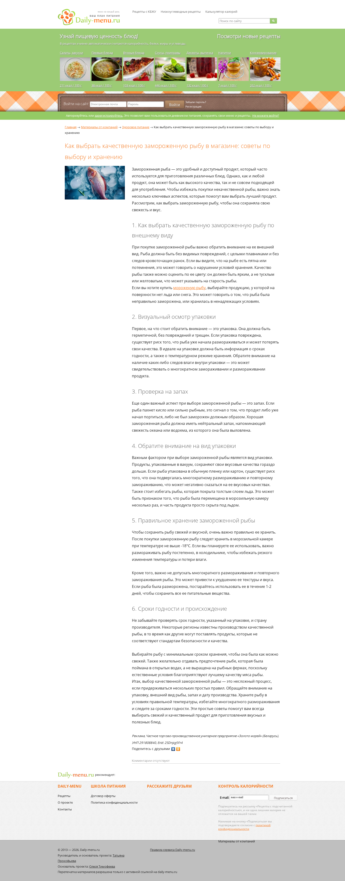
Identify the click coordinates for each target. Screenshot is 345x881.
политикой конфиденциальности (244, 827)
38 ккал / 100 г (102, 85)
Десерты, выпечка (200, 53)
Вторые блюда (133, 53)
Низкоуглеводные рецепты (181, 11)
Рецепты (64, 796)
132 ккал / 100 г (197, 85)
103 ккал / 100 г (134, 85)
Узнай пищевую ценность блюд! (99, 36)
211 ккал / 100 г (71, 85)
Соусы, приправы (167, 53)
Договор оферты (103, 796)
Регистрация (193, 106)
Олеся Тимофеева (102, 866)
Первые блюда (102, 53)
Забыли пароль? (195, 102)
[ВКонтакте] (173, 749)
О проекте (65, 802)
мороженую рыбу (189, 287)
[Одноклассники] (178, 749)
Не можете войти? (265, 115)
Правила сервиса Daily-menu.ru (172, 850)
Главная (71, 127)
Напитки (224, 53)
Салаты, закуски (71, 53)
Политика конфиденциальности (114, 802)
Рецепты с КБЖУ (144, 11)
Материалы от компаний (236, 841)
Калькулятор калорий (221, 11)
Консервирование (263, 53)
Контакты (65, 809)
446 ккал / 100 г (166, 85)
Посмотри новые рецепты (248, 36)
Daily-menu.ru (92, 17)
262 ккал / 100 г (261, 85)
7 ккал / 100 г (227, 85)
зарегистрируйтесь (109, 115)
